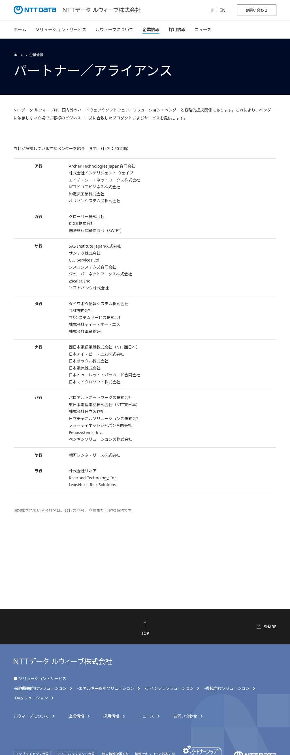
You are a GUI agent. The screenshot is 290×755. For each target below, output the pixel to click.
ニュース (203, 29)
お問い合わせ (257, 10)
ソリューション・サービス (60, 29)
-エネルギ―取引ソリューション (105, 688)
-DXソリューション (31, 698)
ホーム (20, 29)
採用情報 (177, 29)
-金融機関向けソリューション (40, 688)
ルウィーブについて (114, 29)
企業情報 (150, 29)
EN (222, 10)
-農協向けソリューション (227, 688)
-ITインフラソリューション (169, 688)
